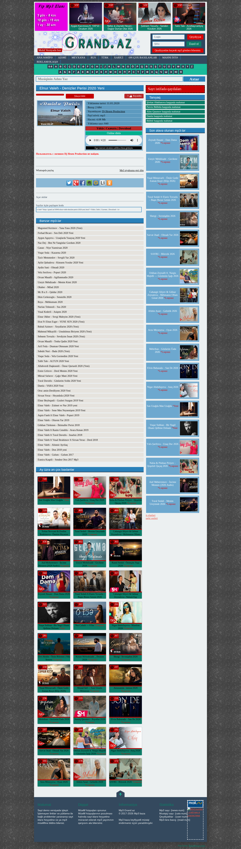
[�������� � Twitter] (69, 183)
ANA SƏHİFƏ (45, 57)
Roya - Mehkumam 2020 (50, 302)
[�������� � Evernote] (89, 183)
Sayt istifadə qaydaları (164, 89)
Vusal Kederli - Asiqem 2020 (52, 312)
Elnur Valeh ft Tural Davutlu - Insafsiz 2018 (60, 435)
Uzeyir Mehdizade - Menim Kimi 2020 (57, 282)
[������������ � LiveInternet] (103, 183)
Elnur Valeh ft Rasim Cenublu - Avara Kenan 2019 (63, 430)
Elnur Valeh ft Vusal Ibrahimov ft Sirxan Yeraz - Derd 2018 (68, 440)
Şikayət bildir (79, 96)
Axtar (194, 79)
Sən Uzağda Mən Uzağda (54, 500)
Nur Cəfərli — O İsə (89, 625)
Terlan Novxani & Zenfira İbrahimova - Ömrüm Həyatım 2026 (54, 534)
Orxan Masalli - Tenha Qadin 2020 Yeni (58, 341)
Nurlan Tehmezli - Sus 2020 (52, 307)
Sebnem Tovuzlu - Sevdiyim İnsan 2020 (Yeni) (61, 336)
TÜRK (105, 57)
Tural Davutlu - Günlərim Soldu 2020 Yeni (59, 381)
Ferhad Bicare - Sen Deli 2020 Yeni (55, 233)
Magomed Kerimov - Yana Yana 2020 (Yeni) (60, 228)
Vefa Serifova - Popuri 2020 (52, 272)
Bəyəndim (134, 96)
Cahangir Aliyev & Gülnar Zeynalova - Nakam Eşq (125, 597)
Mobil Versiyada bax (49, 50)
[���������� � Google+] (76, 183)
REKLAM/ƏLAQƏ (47, 61)
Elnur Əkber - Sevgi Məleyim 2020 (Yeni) (59, 316)
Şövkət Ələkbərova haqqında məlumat (166, 102)
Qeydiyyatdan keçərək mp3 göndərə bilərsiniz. (178, 50)
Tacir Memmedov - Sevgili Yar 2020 (56, 257)
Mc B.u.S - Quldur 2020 (50, 292)
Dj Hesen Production (113, 111)
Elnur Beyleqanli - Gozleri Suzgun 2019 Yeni (60, 400)
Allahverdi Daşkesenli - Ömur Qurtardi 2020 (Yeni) (64, 366)
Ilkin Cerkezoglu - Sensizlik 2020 (54, 297)
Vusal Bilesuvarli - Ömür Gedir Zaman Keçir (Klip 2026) (54, 691)
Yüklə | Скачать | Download (114, 128)
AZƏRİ (62, 57)
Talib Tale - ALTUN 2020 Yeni (53, 361)
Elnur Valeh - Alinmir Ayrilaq (53, 445)
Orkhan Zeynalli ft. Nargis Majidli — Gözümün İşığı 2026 (162, 276)
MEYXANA (78, 57)
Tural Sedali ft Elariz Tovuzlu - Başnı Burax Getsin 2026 (89, 597)
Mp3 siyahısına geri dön (132, 170)
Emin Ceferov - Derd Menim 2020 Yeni (58, 371)
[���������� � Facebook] (82, 183)
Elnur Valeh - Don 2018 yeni (52, 450)
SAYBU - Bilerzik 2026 (125, 782)
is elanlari (150, 515)
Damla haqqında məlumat (159, 116)
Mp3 (91, 43)
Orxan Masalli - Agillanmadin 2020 (55, 277)
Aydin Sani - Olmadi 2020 (51, 267)
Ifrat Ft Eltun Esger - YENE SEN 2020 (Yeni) (61, 321)
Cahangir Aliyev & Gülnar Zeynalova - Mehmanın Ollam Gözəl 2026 (125, 534)
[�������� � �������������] (109, 183)
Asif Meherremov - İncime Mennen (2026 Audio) (162, 485)
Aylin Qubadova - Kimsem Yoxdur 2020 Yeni (60, 262)
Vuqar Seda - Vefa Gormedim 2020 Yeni (58, 356)
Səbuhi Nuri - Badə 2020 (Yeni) (54, 351)
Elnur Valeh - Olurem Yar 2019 (53, 420)
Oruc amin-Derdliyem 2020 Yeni (54, 390)
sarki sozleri (152, 518)
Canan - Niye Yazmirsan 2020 (53, 248)
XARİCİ (118, 57)
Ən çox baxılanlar (143, 57)
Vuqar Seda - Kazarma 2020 (52, 252)
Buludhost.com (197, 845)
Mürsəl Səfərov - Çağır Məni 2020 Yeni (57, 376)
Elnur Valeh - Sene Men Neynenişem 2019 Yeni (61, 410)
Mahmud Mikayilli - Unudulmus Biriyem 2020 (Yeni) (65, 331)
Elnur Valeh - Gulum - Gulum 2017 (56, 454)
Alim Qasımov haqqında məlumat (163, 111)
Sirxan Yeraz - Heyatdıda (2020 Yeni (56, 395)
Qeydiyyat (195, 36)
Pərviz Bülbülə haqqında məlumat (163, 107)
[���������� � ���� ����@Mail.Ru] (96, 183)
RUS (93, 57)
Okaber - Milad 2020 (48, 287)
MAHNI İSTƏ (170, 57)
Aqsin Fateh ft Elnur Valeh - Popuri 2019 (58, 415)
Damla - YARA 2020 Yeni (51, 385)
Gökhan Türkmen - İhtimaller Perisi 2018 (59, 425)
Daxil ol (194, 43)
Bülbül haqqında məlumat (159, 120)
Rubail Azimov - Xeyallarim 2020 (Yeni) (58, 326)
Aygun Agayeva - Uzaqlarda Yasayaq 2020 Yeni (61, 238)
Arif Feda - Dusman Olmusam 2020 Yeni (58, 346)
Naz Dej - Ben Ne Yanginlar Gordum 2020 (59, 243)
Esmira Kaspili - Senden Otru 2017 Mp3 (58, 459)
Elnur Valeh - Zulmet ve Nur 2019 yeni (57, 405)
